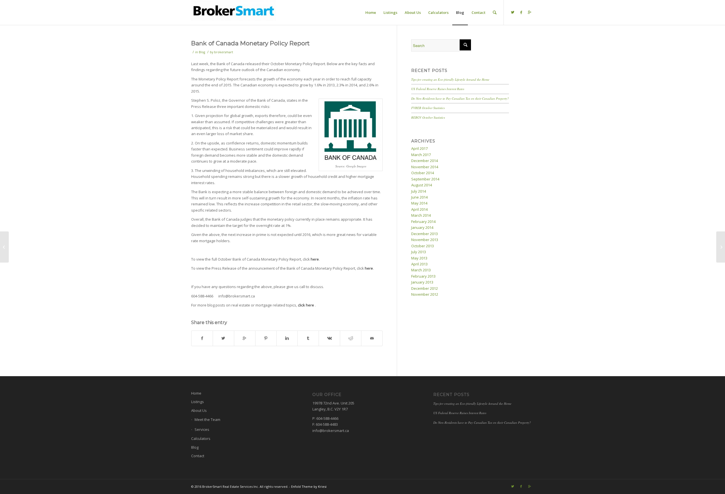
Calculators (200, 438)
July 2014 (418, 191)
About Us (199, 410)
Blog (202, 52)
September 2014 (425, 179)
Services (202, 429)
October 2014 (422, 172)
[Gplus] (529, 12)
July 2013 (418, 251)
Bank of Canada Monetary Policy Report (250, 43)
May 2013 (419, 258)
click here (306, 305)
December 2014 (424, 160)
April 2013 (419, 264)
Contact (197, 455)
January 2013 (422, 282)
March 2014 (421, 215)
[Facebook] (521, 12)
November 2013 (424, 239)
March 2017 (421, 154)
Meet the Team (207, 419)
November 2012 (424, 294)
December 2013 (424, 233)
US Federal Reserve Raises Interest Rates (437, 89)
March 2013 (421, 269)
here (315, 259)
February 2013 (423, 276)
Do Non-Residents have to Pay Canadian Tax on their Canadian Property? (460, 98)
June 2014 (419, 197)
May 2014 (419, 203)
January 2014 (422, 227)
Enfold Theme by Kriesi (309, 486)
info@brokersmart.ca (330, 430)
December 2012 (424, 288)
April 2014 (419, 209)
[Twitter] (512, 12)
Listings (197, 401)
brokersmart (223, 52)
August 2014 (421, 185)
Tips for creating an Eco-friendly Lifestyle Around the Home (450, 79)
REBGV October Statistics (428, 117)
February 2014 (423, 221)
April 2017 (419, 148)
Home (196, 393)
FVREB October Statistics (428, 108)
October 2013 (422, 245)
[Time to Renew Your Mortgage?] (4, 247)
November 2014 (424, 166)
